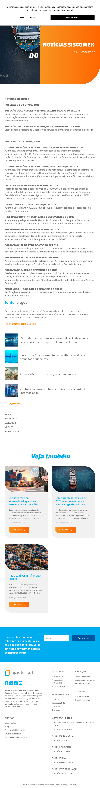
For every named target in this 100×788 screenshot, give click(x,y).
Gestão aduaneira (82, 676)
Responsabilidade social (15, 730)
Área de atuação (58, 686)
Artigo (8, 414)
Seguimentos (10, 723)
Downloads (56, 710)
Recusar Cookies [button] (27, 17)
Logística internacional (85, 680)
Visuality (73, 785)
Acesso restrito (58, 703)
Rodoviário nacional (83, 683)
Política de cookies (13, 734)
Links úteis (56, 706)
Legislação (10, 423)
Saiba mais (17, 530)
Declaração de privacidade (16, 737)
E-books (55, 699)
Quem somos (57, 676)
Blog (7, 726)
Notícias (9, 427)
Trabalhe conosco (82, 700)
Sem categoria (84, 52)
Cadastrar (83, 638)
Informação (11, 418)
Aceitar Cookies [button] (72, 17)
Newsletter (41, 317)
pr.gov (22, 302)
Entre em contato (82, 696)
